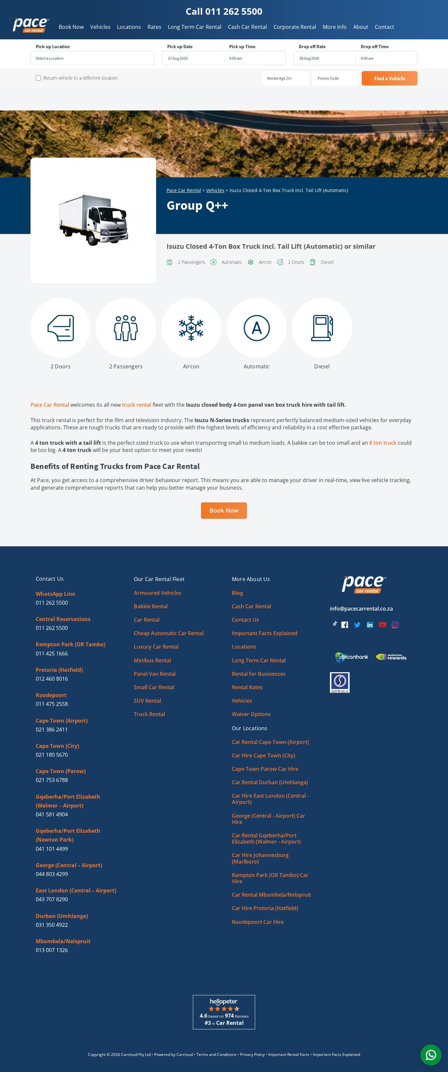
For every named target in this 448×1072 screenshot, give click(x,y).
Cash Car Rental (247, 26)
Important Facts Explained (264, 633)
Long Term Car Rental (194, 26)
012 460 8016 (52, 678)
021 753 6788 (52, 780)
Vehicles (100, 26)
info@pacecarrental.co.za (361, 608)
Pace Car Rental (184, 190)
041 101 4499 (52, 848)
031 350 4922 (52, 924)
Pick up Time (242, 46)
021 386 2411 (52, 729)
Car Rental (146, 619)
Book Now (71, 26)
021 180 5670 (52, 754)
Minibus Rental (152, 660)
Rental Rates (247, 687)
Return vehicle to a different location (80, 78)
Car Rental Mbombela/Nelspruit (271, 894)
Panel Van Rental (154, 673)
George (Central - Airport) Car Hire (268, 819)
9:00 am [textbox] (235, 58)
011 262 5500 (52, 602)
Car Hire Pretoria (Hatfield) (265, 908)
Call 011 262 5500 (224, 11)
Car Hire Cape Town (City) (263, 755)
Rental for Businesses (259, 673)
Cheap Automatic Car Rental (169, 633)
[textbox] (92, 58)
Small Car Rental (154, 687)
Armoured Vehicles (157, 592)
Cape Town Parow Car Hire (265, 768)
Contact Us (245, 619)
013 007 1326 (52, 950)
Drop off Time (375, 46)
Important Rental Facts (288, 1054)
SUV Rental (147, 700)
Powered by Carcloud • (175, 1054)
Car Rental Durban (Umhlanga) (270, 782)
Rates (154, 26)
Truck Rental (149, 714)
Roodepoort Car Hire (258, 922)
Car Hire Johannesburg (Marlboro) (260, 858)
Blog (237, 592)
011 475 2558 (52, 704)
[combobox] (92, 58)
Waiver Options (251, 714)
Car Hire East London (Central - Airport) (270, 799)
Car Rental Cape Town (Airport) (270, 742)
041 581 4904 (52, 814)
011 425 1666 (52, 653)
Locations (129, 26)
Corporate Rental (295, 26)
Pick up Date (180, 46)
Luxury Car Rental (156, 646)
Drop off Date (312, 46)
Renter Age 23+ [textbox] (279, 78)
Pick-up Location (53, 46)
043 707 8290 (52, 899)
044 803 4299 (52, 874)
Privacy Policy (252, 1054)
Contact (384, 26)
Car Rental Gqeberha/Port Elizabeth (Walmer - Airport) (266, 838)
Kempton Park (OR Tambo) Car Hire (270, 878)
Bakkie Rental (151, 606)
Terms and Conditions (216, 1054)
